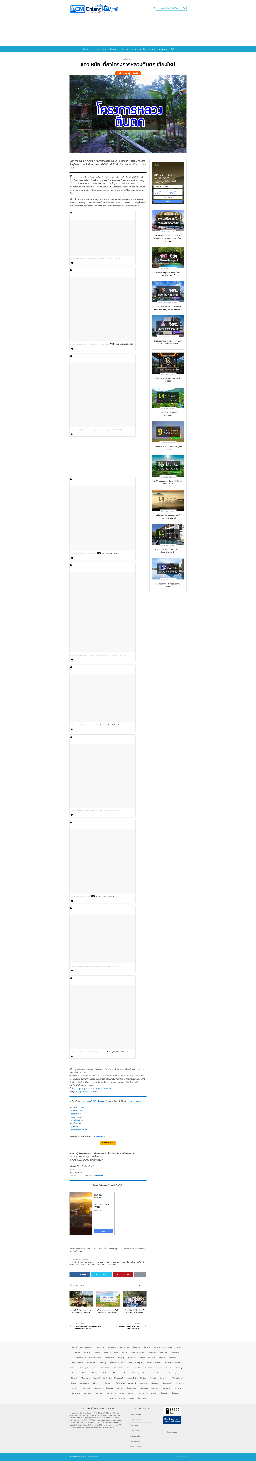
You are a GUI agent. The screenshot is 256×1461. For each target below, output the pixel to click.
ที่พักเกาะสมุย (178, 1388)
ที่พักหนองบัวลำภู (177, 1378)
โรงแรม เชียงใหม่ (135, 1414)
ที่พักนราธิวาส (132, 1358)
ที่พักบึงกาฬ (151, 1358)
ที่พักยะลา (128, 1368)
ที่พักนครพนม (175, 1353)
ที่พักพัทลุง (178, 1363)
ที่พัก (75, 1262)
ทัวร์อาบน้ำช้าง (77, 1113)
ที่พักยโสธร (138, 1368)
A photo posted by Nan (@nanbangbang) (83, 553)
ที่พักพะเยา (149, 1363)
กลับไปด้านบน (180, 1457)
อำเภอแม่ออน (131, 1262)
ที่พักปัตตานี (113, 1363)
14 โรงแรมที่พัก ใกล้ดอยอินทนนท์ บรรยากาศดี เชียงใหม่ (168, 516)
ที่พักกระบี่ (74, 1347)
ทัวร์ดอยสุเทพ (76, 1110)
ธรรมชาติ (91, 1262)
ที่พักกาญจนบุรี (100, 1347)
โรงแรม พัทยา (134, 1425)
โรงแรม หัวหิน (134, 1430)
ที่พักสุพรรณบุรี (118, 1378)
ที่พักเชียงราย (142, 1393)
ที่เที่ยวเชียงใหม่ (128, 59)
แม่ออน (84, 1264)
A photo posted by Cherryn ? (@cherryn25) (84, 725)
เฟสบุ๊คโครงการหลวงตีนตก (87, 1091)
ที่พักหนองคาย (164, 1378)
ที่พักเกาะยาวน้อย (131, 1388)
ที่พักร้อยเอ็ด (148, 1368)
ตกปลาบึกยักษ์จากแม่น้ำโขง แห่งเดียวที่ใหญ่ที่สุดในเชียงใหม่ (81, 1311)
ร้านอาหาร (123, 1262)
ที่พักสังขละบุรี (96, 1378)
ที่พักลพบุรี (75, 1373)
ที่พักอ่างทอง (107, 1383)
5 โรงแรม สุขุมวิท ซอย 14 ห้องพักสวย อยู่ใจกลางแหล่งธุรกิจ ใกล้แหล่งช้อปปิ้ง (168, 308)
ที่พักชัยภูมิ (87, 1353)
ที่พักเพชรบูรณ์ (176, 1393)
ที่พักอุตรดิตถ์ (143, 1383)
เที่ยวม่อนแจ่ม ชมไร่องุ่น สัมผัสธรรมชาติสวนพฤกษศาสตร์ (108, 1311)
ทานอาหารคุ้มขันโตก (79, 1129)
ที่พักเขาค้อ (121, 1393)
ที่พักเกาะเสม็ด (110, 1393)
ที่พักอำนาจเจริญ (120, 1383)
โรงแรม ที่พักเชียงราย (168, 443)
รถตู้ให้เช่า (103, 1262)
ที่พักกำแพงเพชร (124, 1347)
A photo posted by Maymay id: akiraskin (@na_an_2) (87, 810)
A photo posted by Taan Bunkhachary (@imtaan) (85, 430)
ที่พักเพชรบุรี (164, 1393)
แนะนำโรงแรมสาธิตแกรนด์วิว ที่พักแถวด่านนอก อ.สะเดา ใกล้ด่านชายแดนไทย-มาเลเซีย (168, 238)
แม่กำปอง (79, 1264)
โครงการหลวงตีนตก (104, 1264)
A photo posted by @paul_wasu (80, 896)
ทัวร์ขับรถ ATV (77, 1120)
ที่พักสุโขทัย (153, 1378)
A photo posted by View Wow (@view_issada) (84, 966)
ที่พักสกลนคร (116, 1373)
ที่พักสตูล (137, 1373)
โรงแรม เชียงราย (135, 1420)
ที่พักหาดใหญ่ (96, 1383)
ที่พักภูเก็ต (94, 1368)
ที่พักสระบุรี (74, 1378)
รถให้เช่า (109, 1262)
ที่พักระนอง (159, 1368)
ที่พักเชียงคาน (121, 1398)
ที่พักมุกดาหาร (118, 1368)
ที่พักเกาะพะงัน (98, 1388)
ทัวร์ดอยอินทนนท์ (77, 1107)
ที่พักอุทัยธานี (154, 1383)
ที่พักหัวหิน (73, 1383)
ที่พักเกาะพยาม (86, 1388)
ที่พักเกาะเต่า (99, 1393)
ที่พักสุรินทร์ (143, 1378)
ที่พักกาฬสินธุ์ (112, 1347)
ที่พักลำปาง (85, 1373)
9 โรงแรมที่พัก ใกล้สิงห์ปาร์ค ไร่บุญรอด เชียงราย (168, 448)
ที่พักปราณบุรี (102, 1363)
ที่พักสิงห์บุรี (106, 1378)
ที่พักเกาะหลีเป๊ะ (88, 1393)
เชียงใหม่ (139, 1262)
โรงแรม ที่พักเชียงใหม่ (168, 374)
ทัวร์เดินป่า (75, 1126)
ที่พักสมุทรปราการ (148, 1373)
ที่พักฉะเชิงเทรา (158, 1347)
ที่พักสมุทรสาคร (176, 1373)
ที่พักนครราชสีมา (81, 1358)
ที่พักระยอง (169, 1368)
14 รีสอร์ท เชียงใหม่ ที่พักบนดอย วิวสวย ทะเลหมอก (168, 414)
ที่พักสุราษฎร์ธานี (131, 1378)
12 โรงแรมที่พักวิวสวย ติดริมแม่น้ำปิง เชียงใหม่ (168, 585)
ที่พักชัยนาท (77, 1353)
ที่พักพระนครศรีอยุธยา (135, 1363)
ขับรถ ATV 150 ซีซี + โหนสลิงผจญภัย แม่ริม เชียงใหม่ (134, 1311)
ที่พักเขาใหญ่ (131, 1393)
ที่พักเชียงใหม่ (153, 1393)
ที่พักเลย (111, 1398)
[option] (81, 1302)
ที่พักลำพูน (95, 1373)
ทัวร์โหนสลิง (76, 1123)
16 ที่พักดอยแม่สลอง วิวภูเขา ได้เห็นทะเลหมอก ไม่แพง (168, 482)
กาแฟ (71, 1262)
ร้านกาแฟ (116, 1262)
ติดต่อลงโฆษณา (172, 1432)
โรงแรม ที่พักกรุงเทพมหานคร (168, 302)
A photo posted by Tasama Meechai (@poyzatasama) (87, 258)
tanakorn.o (98, 1175)
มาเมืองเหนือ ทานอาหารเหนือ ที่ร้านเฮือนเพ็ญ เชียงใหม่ (128, 1326)
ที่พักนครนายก (152, 1353)
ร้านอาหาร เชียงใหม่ (136, 1447)
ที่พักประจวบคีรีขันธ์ (77, 1363)
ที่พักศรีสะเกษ (105, 1373)
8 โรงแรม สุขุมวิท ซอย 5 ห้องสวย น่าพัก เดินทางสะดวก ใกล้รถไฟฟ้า (168, 342)
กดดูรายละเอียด (99, 1135)
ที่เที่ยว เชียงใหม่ (135, 1441)
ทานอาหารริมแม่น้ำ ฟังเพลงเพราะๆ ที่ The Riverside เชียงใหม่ (88, 1326)
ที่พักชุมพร (97, 1353)
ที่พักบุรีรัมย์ (162, 1358)
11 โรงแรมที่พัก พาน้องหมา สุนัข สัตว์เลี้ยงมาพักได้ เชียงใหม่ (168, 551)
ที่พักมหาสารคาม (105, 1368)
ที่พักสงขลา (127, 1373)
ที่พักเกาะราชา (144, 1388)
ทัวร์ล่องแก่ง (76, 1116)
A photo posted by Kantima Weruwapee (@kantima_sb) (88, 655)
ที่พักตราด (115, 1353)
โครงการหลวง (92, 1264)
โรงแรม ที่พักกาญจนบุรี (168, 268)
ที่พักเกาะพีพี (109, 1388)
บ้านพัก (96, 1262)
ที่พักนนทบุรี (121, 1358)
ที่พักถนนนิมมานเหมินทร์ (137, 1353)
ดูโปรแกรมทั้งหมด (134, 1101)
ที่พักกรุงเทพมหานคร (86, 1347)
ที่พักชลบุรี (169, 1347)
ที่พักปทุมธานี (172, 1358)
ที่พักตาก (124, 1353)
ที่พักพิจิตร (73, 1368)
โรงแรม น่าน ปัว (135, 1436)
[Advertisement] (128, 28)
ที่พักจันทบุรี (147, 1347)
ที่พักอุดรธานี (132, 1383)
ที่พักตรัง (106, 1353)
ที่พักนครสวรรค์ (109, 1358)
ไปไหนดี (114, 1264)
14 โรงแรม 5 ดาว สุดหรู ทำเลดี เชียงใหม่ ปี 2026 (168, 379)
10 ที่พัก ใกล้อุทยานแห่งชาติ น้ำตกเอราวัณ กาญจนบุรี (168, 273)
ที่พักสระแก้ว (84, 1378)
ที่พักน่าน (142, 1358)
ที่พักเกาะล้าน (166, 1388)
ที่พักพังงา (158, 1363)
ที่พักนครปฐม (163, 1353)
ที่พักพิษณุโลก (84, 1368)
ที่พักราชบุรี (179, 1368)
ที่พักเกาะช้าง (74, 1388)
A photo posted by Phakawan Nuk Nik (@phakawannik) (87, 1052)
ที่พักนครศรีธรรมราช (95, 1358)
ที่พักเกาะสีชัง (76, 1393)
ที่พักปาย (123, 1363)
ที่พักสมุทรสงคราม (162, 1373)
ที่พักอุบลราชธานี (166, 1383)
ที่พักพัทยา (168, 1363)
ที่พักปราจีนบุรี (91, 1363)
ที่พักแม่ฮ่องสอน (142, 1398)
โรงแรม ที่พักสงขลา (168, 231)
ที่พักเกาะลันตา (156, 1388)
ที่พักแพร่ (131, 1398)
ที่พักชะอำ (179, 1347)
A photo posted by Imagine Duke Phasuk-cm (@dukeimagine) (89, 344)
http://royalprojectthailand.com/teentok (94, 1088)
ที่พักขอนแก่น (136, 1347)
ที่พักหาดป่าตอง (84, 1383)
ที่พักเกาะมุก (119, 1388)
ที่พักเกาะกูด (178, 1383)
